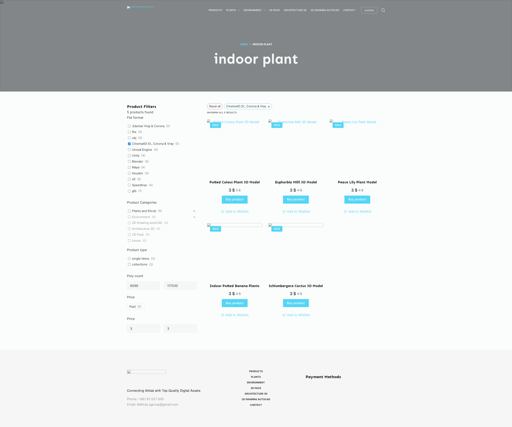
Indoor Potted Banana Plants (234, 286)
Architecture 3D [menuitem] (295, 10)
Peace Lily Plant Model (357, 182)
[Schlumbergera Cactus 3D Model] (296, 250)
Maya (135, 167)
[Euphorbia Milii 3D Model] (296, 147)
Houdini (137, 173)
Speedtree (139, 185)
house (136, 240)
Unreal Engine (142, 150)
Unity (135, 155)
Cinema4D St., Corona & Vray (153, 144)
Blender (137, 161)
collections (139, 264)
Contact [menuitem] (349, 10)
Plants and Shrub (144, 211)
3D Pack (138, 234)
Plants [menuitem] (231, 10)
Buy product (235, 199)
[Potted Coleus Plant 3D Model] (234, 147)
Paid (132, 306)
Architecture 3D (143, 229)
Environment (141, 217)
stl (133, 179)
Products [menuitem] (215, 10)
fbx (134, 132)
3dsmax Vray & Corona (148, 126)
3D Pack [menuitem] (274, 10)
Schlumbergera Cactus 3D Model (296, 286)
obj (134, 138)
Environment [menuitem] (253, 10)
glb (134, 191)
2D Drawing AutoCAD (147, 223)
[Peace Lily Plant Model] (357, 147)
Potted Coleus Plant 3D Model (235, 182)
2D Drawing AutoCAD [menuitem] (325, 10)
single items (140, 258)
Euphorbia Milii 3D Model (296, 182)
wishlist (369, 10)
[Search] (383, 10)
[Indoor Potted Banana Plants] (234, 250)
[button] (235, 211)
